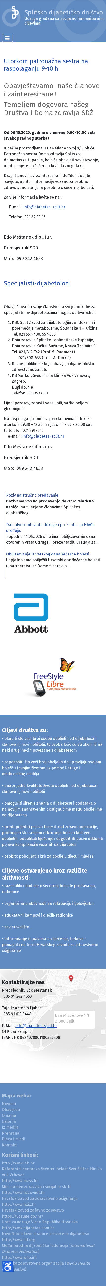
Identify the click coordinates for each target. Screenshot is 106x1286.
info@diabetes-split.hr (44, 207)
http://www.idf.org (18, 1239)
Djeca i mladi (13, 1139)
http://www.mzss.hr (20, 1180)
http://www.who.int (19, 1257)
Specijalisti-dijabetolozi (37, 283)
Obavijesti (11, 1109)
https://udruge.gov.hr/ (22, 1216)
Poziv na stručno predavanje (32, 495)
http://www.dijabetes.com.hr (28, 1228)
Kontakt (9, 1145)
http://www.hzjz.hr (19, 1204)
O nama (9, 1115)
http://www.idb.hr (18, 1163)
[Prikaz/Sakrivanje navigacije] (7, 38)
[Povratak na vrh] (97, 1277)
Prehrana (10, 1133)
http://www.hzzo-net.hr (23, 1192)
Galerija (9, 1121)
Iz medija (10, 1127)
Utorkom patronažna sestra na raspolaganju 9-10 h (46, 65)
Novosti (9, 1103)
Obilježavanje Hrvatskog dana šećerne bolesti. (48, 554)
